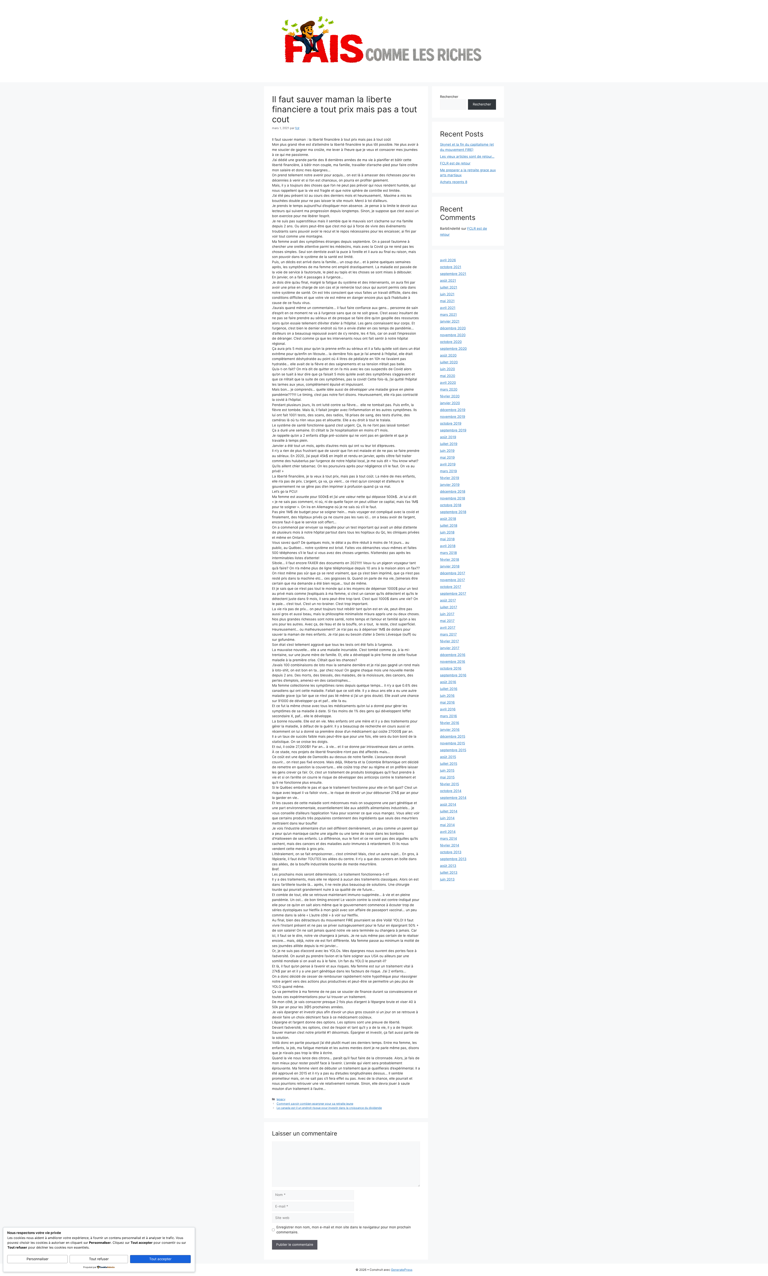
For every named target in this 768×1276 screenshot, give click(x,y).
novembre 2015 (452, 743)
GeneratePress (401, 1270)
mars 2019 (448, 471)
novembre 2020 (453, 335)
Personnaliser (37, 1259)
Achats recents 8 (453, 182)
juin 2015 (447, 770)
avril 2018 (447, 546)
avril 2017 (447, 628)
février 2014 (449, 845)
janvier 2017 (449, 648)
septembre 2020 (453, 349)
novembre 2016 (452, 662)
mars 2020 (448, 389)
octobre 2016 (450, 668)
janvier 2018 (449, 566)
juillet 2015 (448, 764)
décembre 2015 (452, 736)
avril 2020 (448, 383)
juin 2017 (447, 614)
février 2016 (449, 723)
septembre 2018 (453, 512)
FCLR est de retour (455, 163)
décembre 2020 (453, 328)
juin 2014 (447, 818)
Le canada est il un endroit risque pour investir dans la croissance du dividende (329, 1107)
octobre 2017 (450, 587)
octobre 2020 (451, 342)
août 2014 (448, 805)
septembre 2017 (453, 594)
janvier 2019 (450, 485)
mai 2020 (447, 376)
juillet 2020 (449, 362)
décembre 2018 (452, 492)
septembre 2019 (453, 430)
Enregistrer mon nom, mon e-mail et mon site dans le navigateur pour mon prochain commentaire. (343, 1229)
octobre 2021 (450, 267)
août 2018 (448, 519)
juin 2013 (447, 879)
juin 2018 (447, 532)
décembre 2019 (452, 410)
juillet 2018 (448, 526)
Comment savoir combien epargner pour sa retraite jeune (315, 1103)
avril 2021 (447, 308)
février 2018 (449, 560)
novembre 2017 (452, 580)
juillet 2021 (448, 287)
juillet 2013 (448, 873)
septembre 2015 (453, 750)
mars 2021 (448, 315)
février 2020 (450, 396)
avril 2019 (448, 464)
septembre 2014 (453, 798)
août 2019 (448, 437)
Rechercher (449, 97)
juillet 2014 (448, 811)
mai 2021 (447, 301)
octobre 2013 (450, 852)
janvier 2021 (449, 321)
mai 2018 (447, 539)
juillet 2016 (448, 689)
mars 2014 (448, 839)
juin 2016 (447, 696)
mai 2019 (447, 457)
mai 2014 (447, 825)
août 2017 (448, 600)
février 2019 (449, 478)
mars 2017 (448, 634)
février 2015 (449, 784)
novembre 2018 (452, 498)
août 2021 (448, 281)
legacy (281, 1099)
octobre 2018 (450, 505)
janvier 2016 (450, 730)
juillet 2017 (448, 607)
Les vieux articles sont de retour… (467, 156)
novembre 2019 (452, 417)
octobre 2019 (450, 423)
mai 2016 (447, 702)
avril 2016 (448, 709)
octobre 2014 (450, 791)
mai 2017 (447, 621)
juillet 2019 (448, 444)
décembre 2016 (452, 655)
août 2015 (448, 757)
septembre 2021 (453, 274)
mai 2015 (447, 777)
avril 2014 (448, 832)
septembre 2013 (453, 859)
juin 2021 (447, 294)
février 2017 (449, 641)
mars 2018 (448, 553)
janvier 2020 (450, 403)
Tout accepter (160, 1259)
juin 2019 (447, 451)
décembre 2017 (452, 573)
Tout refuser (99, 1259)
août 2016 (448, 682)
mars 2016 (448, 716)
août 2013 (448, 866)
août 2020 (448, 355)
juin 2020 (447, 369)
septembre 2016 (453, 675)
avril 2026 (448, 260)
